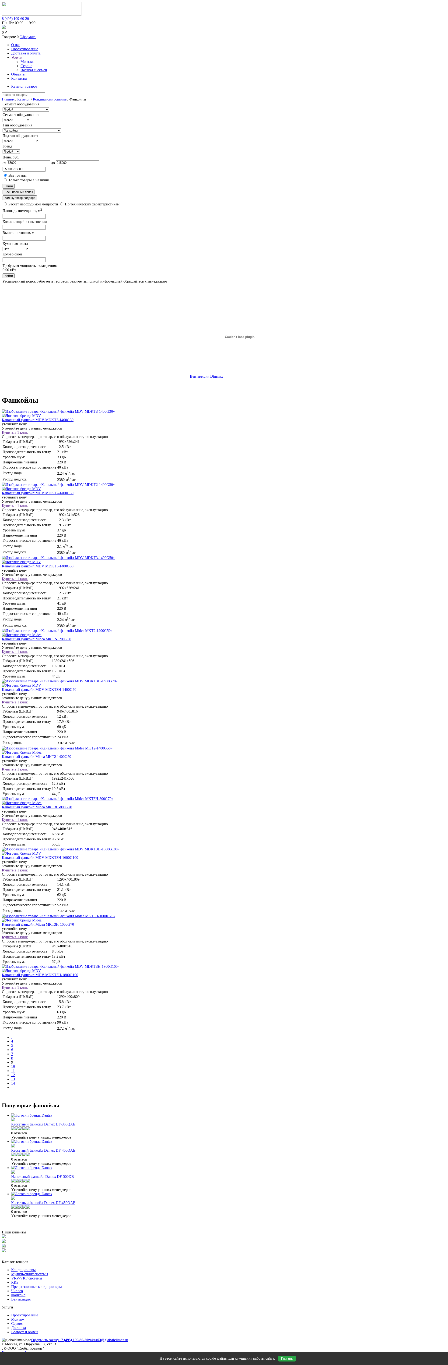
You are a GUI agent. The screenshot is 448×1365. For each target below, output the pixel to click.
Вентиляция (21, 1299)
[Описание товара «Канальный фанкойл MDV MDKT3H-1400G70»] (60, 681)
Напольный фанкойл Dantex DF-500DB (42, 1177)
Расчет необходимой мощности (33, 204)
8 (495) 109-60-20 (15, 19)
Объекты (18, 74)
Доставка (18, 1328)
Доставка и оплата (26, 53)
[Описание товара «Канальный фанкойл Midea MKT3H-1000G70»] (58, 916)
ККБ (14, 1282)
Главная (8, 99)
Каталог (23, 99)
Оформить (28, 37)
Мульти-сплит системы (29, 1274)
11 (13, 1071)
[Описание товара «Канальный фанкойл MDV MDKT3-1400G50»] (58, 558)
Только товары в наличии (28, 180)
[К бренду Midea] (22, 635)
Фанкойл (18, 1295)
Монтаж (27, 62)
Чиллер (17, 1291)
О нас (15, 45)
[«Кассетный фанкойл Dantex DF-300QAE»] (13, 1120)
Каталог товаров (24, 86)
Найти (8, 186)
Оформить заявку (45, 1340)
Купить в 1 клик (15, 432)
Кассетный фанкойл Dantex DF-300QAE (43, 1124)
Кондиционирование (49, 99)
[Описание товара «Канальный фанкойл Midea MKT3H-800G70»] (57, 799)
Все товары (17, 175)
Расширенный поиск (18, 192)
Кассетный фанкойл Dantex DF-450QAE (43, 1203)
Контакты (19, 78)
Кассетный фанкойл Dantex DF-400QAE (43, 1150)
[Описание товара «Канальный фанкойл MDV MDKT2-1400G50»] (58, 485)
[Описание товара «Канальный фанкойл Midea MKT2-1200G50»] (57, 631)
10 (13, 1066)
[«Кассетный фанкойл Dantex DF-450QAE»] (13, 1198)
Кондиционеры (23, 1270)
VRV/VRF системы (26, 1278)
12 (13, 1075)
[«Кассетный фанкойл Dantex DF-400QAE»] (13, 1146)
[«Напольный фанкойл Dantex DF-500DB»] (13, 1172)
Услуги (16, 57)
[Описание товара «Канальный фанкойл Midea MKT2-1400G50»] (57, 748)
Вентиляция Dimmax (206, 376)
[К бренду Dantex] (31, 1115)
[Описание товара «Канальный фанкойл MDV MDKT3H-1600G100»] (60, 849)
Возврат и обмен (34, 70)
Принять (287, 1358)
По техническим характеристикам (91, 204)
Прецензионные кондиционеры (36, 1287)
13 (13, 1079)
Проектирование (24, 49)
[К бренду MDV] (21, 416)
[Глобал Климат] (41, 14)
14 (13, 1083)
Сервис (26, 66)
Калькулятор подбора (19, 198)
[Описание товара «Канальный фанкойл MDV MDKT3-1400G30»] (58, 411)
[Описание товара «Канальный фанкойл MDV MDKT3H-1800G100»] (60, 966)
